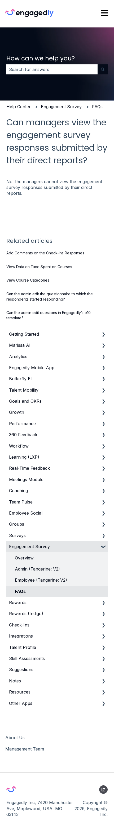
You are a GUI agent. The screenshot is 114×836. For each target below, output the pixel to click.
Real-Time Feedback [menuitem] (29, 468)
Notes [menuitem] (15, 680)
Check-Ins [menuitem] (19, 625)
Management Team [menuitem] (24, 749)
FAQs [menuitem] (20, 591)
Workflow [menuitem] (19, 446)
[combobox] (52, 69)
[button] (103, 334)
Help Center (18, 106)
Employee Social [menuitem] (25, 513)
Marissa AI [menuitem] (19, 345)
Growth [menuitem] (16, 412)
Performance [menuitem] (22, 423)
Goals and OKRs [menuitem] (25, 401)
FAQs (97, 106)
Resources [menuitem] (19, 692)
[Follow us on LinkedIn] (103, 789)
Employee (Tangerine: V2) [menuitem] (41, 580)
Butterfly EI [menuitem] (20, 378)
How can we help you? (40, 58)
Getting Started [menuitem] (24, 334)
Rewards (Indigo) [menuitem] (26, 613)
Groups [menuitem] (16, 524)
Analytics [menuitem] (18, 356)
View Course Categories (27, 280)
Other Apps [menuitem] (20, 703)
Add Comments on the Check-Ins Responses (45, 253)
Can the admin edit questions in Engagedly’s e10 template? (48, 315)
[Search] (103, 69)
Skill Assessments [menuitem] (27, 658)
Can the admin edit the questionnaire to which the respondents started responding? (49, 296)
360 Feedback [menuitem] (23, 434)
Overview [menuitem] (24, 557)
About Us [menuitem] (15, 737)
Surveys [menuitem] (17, 535)
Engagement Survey (61, 106)
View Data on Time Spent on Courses (39, 266)
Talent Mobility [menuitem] (23, 390)
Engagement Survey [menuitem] (29, 546)
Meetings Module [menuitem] (26, 479)
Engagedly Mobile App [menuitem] (31, 367)
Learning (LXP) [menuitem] (24, 457)
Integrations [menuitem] (21, 636)
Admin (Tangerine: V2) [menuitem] (37, 569)
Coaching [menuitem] (18, 490)
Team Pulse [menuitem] (21, 502)
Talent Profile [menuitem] (22, 647)
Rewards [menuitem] (18, 602)
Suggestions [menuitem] (21, 669)
